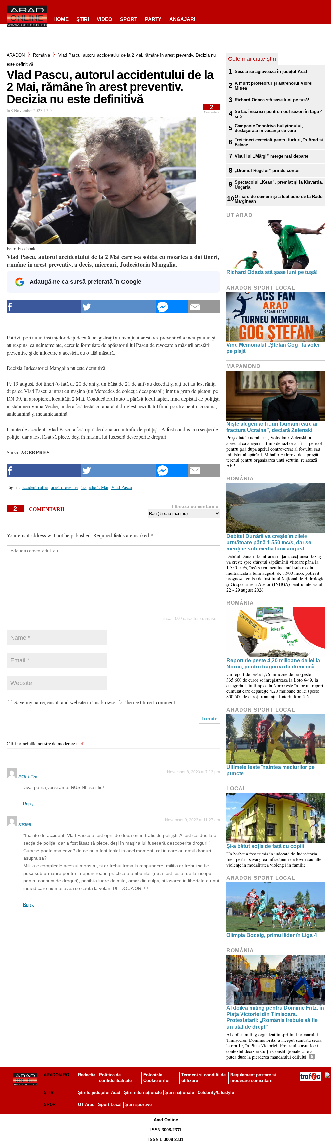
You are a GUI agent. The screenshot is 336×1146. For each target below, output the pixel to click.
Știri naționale (179, 1092)
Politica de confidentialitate (115, 1077)
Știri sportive (138, 1104)
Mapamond (243, 366)
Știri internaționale (143, 1092)
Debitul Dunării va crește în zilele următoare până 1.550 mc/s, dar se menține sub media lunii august (268, 542)
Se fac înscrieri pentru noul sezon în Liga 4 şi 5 (279, 114)
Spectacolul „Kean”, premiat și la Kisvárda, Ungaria (279, 185)
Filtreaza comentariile (195, 506)
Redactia (86, 1074)
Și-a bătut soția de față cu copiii (265, 846)
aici (79, 743)
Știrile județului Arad (99, 1092)
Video (104, 19)
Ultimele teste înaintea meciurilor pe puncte (270, 770)
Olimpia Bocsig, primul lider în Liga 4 (271, 935)
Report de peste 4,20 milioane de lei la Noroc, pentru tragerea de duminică (273, 663)
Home (61, 19)
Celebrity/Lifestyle (216, 1092)
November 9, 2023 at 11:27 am (192, 820)
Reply (28, 803)
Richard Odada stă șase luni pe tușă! (272, 99)
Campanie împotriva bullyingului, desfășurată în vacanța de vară (269, 128)
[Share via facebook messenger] (172, 306)
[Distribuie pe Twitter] (118, 306)
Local (236, 788)
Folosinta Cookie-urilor (156, 1077)
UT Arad (239, 215)
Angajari (182, 19)
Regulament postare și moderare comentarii (253, 1077)
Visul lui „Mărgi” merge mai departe (271, 156)
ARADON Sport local (260, 288)
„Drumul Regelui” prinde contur (267, 170)
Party (153, 19)
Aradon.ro (56, 1074)
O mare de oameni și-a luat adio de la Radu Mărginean (279, 199)
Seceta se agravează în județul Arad (271, 71)
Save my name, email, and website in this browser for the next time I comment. (95, 702)
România (41, 55)
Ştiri (82, 19)
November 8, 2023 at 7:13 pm (193, 772)
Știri (49, 1092)
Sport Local (110, 1104)
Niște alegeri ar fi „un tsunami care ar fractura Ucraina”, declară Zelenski (272, 427)
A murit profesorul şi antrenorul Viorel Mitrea (274, 86)
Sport (128, 19)
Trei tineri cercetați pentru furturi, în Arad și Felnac (279, 142)
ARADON (16, 55)
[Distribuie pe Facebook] (44, 306)
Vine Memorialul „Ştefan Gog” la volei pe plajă (272, 348)
